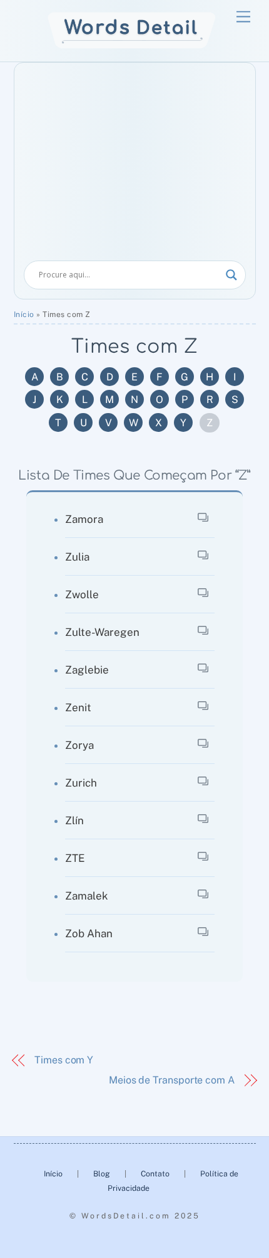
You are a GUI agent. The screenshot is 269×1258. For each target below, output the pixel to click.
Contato (155, 1173)
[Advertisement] (135, 166)
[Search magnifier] (231, 275)
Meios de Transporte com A (172, 1080)
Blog (102, 1173)
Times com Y (63, 1060)
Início (24, 314)
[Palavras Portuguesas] (132, 45)
